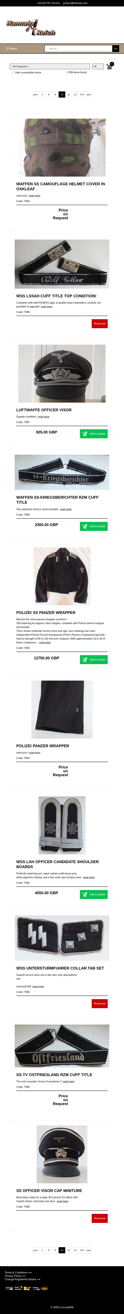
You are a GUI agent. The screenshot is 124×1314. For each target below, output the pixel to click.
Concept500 (67, 1307)
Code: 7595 (23, 514)
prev (35, 94)
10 (62, 94)
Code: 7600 (23, 201)
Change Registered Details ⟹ (22, 1279)
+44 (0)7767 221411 (48, 3)
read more (34, 195)
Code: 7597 (23, 422)
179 (82, 94)
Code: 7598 (23, 312)
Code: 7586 (23, 1087)
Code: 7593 (23, 648)
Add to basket (97, 433)
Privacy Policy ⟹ (15, 1276)
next (88, 94)
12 (75, 94)
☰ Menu (11, 48)
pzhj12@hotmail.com (75, 3)
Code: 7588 (23, 1206)
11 (68, 94)
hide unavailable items (28, 72)
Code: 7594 (23, 758)
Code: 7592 (23, 882)
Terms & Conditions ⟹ (18, 1272)
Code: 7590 (23, 992)
